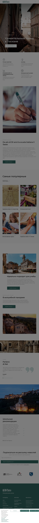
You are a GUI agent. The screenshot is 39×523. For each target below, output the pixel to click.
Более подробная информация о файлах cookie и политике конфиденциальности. (4, 519)
